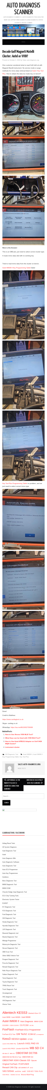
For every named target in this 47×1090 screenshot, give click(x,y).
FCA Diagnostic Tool (9, 911)
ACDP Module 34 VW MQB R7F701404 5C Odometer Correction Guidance (12, 784)
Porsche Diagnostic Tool (10, 963)
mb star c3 (5, 1053)
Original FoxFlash (9, 1064)
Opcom (34, 1060)
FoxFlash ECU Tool (8, 1034)
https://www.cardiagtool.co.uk (12, 719)
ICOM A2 (32, 1034)
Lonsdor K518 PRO (22, 1048)
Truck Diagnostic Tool (9, 989)
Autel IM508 (6, 1017)
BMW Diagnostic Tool (9, 884)
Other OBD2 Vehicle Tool (10, 955)
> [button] (41, 30)
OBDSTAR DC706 (26, 1053)
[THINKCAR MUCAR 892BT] (23, 30)
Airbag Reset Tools (8, 843)
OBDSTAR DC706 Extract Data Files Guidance (34, 781)
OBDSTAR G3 (27, 1057)
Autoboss (5, 877)
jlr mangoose (40, 1034)
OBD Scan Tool (7, 952)
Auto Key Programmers (10, 873)
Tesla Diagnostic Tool (9, 978)
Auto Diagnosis (26, 1021)
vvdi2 (24, 1071)
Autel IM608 (25, 1017)
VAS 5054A (8, 1071)
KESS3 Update (19, 1039)
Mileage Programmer (9, 940)
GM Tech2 (21, 1034)
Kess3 (6, 1038)
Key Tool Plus (24, 757)
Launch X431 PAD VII (28, 1043)
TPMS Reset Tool (8, 985)
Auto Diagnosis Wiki (9, 858)
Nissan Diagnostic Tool (10, 948)
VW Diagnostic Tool (11, 754)
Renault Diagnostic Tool (10, 967)
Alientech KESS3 (14, 1012)
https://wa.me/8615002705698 (22, 727)
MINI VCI (12, 1053)
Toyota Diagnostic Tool (9, 982)
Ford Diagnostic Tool (9, 914)
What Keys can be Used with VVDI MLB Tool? (22, 738)
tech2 (31, 1067)
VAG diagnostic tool (9, 997)
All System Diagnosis (9, 847)
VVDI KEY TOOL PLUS (35, 1071)
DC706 (31, 1025)
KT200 (30, 1039)
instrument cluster (12, 747)
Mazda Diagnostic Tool (9, 937)
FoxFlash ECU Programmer (28, 1030)
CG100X (5, 1025)
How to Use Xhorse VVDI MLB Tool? (19, 734)
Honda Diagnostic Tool (9, 922)
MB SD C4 (37, 1048)
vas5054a (18, 1071)
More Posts (22, 768)
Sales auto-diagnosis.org (31, 60)
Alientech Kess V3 (34, 1013)
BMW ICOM (6, 888)
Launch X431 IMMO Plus (9, 1043)
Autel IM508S (15, 1017)
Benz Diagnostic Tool (9, 881)
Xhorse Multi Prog (27, 1074)
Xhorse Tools (6, 1004)
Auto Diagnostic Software (10, 862)
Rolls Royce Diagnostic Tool (11, 970)
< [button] (5, 30)
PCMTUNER (23, 1064)
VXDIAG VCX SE (15, 1074)
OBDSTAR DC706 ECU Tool (11, 1057)
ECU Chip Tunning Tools (10, 896)
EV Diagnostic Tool (8, 907)
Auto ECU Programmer (10, 869)
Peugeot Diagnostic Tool (10, 959)
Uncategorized (7, 993)
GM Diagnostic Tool (8, 918)
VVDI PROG (5, 1074)
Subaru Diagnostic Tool (10, 974)
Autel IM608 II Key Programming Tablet (16, 268)
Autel (34, 71)
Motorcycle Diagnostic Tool (11, 944)
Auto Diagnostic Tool (9, 866)
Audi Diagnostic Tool (9, 851)
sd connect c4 (23, 1067)
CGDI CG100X (14, 1025)
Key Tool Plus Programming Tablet (14, 483)
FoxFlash (8, 1029)
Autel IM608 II (27, 754)
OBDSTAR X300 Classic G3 (16, 1060)
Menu (23, 42)
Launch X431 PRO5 (8, 1048)
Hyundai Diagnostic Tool (10, 926)
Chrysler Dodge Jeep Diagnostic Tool (14, 892)
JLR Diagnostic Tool (9, 929)
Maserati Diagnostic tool (10, 933)
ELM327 (5, 903)
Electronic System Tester (10, 899)
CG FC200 (24, 1025)
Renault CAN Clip (9, 1067)
